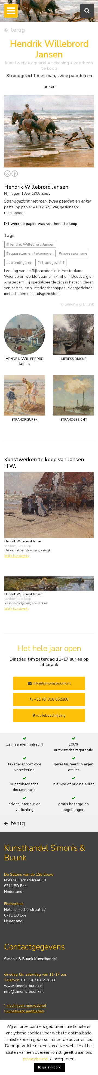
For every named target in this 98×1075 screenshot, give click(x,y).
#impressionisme (73, 253)
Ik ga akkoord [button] (49, 1067)
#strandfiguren (19, 262)
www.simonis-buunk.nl (24, 985)
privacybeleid (35, 1059)
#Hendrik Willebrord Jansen (30, 244)
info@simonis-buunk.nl (24, 991)
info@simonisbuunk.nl (51, 683)
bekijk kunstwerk (16, 556)
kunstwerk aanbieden (24, 1011)
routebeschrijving (50, 715)
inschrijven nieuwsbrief (25, 1005)
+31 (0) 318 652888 (50, 699)
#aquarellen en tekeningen (30, 253)
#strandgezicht (51, 262)
